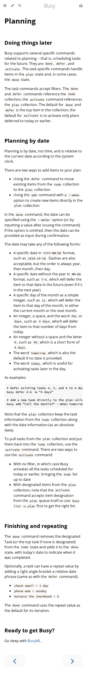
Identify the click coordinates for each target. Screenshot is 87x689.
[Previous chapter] (14, 661)
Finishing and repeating (35, 525)
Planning (20, 21)
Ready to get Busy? (29, 630)
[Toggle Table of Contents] (5, 5)
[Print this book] (81, 5)
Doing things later (28, 42)
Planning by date (26, 140)
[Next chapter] (72, 661)
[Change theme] (12, 5)
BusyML (34, 640)
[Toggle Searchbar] (19, 5)
